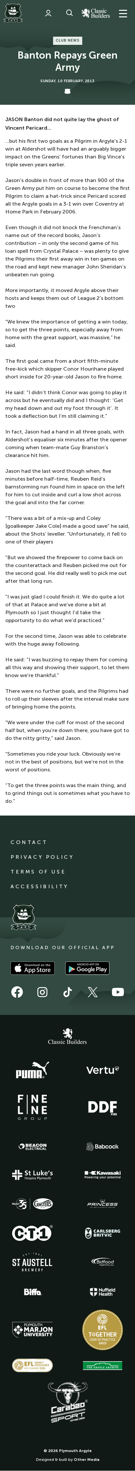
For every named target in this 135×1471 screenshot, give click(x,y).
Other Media (86, 1459)
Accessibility (39, 886)
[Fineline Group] (32, 1107)
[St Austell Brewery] (32, 1262)
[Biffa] (32, 1291)
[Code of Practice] (102, 1330)
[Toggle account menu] (48, 13)
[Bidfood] (102, 1262)
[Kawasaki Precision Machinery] (102, 1174)
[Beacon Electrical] (32, 1146)
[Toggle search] (69, 13)
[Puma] (32, 1070)
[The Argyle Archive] (102, 1365)
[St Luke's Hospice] (32, 1175)
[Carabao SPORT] (67, 1402)
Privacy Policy (42, 857)
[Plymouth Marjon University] (32, 1330)
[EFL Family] (32, 1365)
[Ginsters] (32, 1203)
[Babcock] (102, 1146)
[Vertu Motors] (102, 1070)
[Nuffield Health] (102, 1292)
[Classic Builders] (67, 1036)
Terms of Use (38, 872)
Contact (29, 842)
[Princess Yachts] (102, 1203)
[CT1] (32, 1233)
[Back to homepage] (13, 13)
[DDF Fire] (102, 1107)
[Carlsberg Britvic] (102, 1233)
